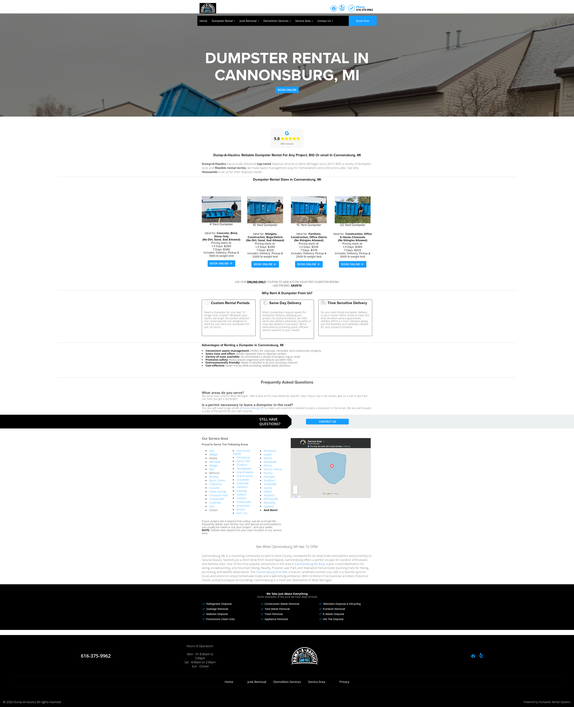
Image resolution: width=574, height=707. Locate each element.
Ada (211, 450)
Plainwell (269, 476)
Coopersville (216, 499)
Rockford (269, 480)
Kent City (242, 513)
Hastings (242, 491)
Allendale (214, 462)
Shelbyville (270, 484)
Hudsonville (244, 502)
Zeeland (269, 506)
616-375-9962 (96, 656)
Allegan (213, 454)
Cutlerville (215, 502)
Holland (241, 494)
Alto (211, 469)
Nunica (268, 473)
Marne (268, 458)
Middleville (270, 462)
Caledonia (215, 484)
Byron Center (217, 480)
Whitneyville (271, 499)
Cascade (214, 488)
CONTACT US (327, 422)
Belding (213, 476)
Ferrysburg (243, 457)
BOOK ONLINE (287, 90)
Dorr (212, 506)
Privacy (344, 682)
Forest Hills (243, 461)
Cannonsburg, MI (253, 408)
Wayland (269, 495)
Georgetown (244, 468)
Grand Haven (245, 476)
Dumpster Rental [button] (223, 21)
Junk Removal (257, 682)
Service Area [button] (303, 21)
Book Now (362, 21)
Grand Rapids (245, 472)
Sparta (268, 488)
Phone (360, 7)
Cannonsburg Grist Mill (271, 572)
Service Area (316, 682)
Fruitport (242, 464)
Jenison (241, 509)
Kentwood (270, 450)
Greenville (243, 483)
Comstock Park (218, 495)
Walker (268, 491)
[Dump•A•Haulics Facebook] (334, 8)
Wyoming (269, 502)
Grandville (243, 479)
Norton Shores (273, 469)
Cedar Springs (217, 491)
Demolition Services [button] (276, 21)
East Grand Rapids (241, 452)
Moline (268, 465)
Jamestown (243, 505)
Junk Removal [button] (248, 21)
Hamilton (242, 487)
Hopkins (242, 498)
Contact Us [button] (324, 21)
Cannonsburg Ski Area (310, 564)
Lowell (267, 454)
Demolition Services (287, 682)
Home (203, 21)
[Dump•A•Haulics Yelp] (342, 8)
